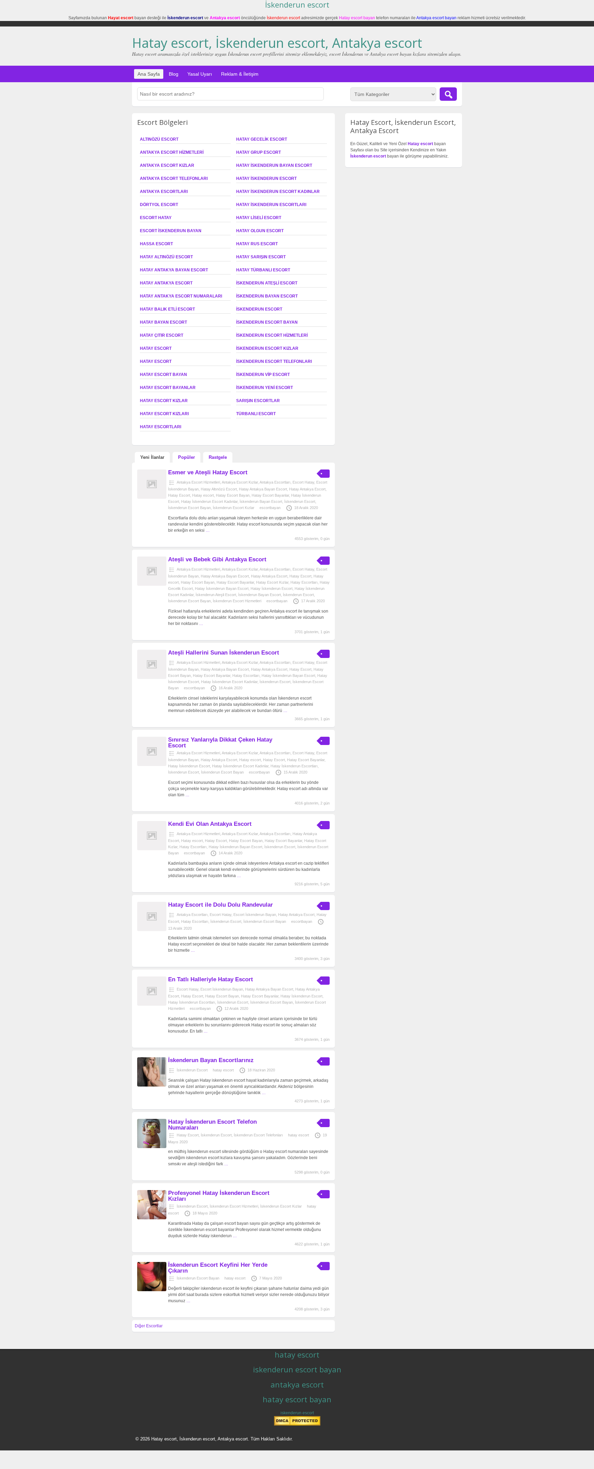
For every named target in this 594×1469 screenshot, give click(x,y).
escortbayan (270, 508)
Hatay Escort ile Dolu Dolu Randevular (220, 904)
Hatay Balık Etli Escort (167, 309)
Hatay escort (156, 361)
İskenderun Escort (259, 309)
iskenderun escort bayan (297, 1369)
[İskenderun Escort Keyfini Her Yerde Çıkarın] (151, 1289)
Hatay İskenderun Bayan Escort (274, 165)
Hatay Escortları (160, 426)
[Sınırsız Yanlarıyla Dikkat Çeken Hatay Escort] (151, 764)
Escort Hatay (156, 217)
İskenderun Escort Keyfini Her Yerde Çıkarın (217, 1268)
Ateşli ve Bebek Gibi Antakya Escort (217, 559)
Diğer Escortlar (149, 1326)
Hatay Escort (156, 348)
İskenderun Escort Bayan (267, 322)
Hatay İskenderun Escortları (271, 204)
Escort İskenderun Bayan (170, 230)
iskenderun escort (297, 1413)
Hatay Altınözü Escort (166, 257)
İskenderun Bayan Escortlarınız (211, 1060)
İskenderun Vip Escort (263, 374)
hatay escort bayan (297, 1399)
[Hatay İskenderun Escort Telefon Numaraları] (151, 1146)
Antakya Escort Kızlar (167, 165)
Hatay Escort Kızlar (164, 400)
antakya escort (297, 1384)
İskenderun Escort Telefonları (274, 361)
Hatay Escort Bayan (163, 374)
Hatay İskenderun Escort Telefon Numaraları (212, 1125)
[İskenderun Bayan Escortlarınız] (151, 1085)
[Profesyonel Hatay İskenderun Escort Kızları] (151, 1218)
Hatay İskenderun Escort (266, 178)
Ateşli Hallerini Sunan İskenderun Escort (223, 652)
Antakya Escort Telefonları (174, 178)
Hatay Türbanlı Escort (263, 270)
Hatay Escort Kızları (164, 413)
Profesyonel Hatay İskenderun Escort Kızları (219, 1196)
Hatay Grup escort (258, 152)
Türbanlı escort (256, 413)
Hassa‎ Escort (156, 243)
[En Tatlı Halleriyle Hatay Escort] (151, 1004)
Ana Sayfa (149, 74)
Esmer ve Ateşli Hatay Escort (208, 472)
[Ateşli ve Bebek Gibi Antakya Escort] (151, 584)
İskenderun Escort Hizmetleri (272, 335)
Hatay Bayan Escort (163, 322)
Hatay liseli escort (258, 217)
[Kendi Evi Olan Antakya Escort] (151, 848)
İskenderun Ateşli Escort (266, 283)
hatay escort (223, 1070)
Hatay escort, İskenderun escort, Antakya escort (277, 43)
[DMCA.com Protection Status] (297, 1424)
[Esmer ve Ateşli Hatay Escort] (151, 497)
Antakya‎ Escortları (164, 191)
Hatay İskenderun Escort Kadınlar (278, 191)
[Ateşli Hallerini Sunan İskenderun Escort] (151, 677)
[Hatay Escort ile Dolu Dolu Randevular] (151, 929)
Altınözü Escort (159, 139)
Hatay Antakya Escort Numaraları (181, 296)
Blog (173, 74)
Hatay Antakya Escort (166, 283)
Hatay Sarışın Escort (261, 257)
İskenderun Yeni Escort (264, 387)
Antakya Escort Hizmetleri (172, 152)
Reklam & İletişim (239, 74)
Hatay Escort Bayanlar (168, 387)
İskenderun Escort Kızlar (267, 348)
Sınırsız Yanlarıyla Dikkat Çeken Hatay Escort (220, 742)
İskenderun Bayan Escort (267, 296)
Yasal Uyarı (199, 74)
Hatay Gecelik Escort (261, 139)
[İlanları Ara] (448, 94)
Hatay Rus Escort (257, 243)
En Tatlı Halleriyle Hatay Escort (210, 979)
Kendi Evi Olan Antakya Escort (210, 824)
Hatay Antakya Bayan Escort (174, 270)
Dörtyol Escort (159, 204)
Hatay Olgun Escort (260, 230)
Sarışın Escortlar (258, 400)
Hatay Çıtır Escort (161, 335)
